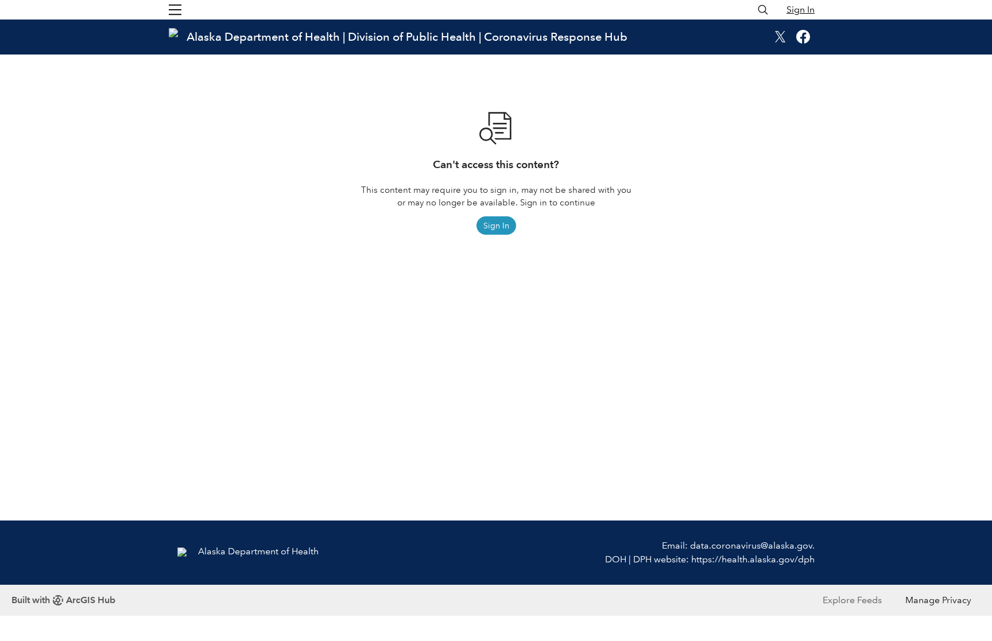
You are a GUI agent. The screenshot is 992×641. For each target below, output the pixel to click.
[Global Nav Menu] (175, 10)
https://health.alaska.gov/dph (753, 559)
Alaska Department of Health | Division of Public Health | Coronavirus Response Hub (407, 37)
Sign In (800, 9)
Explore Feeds (852, 600)
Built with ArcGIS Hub (63, 600)
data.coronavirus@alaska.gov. (752, 545)
